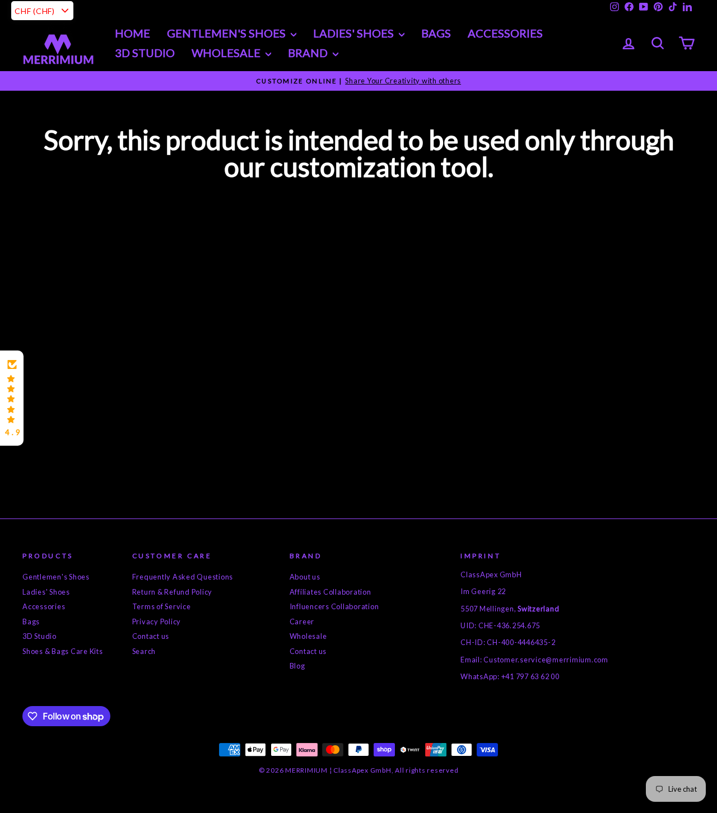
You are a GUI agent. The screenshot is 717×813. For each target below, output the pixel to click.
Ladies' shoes (354, 33)
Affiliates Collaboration (330, 591)
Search (144, 651)
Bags (436, 33)
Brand (309, 52)
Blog (297, 665)
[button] (12, 398)
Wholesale (227, 52)
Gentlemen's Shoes (227, 33)
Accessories (505, 33)
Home (132, 33)
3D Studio (145, 52)
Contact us (151, 636)
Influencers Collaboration (334, 606)
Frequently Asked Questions (183, 576)
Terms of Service (161, 606)
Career (302, 621)
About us (305, 576)
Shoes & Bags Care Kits (62, 651)
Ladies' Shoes (46, 591)
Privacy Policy (156, 621)
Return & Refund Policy (172, 591)
